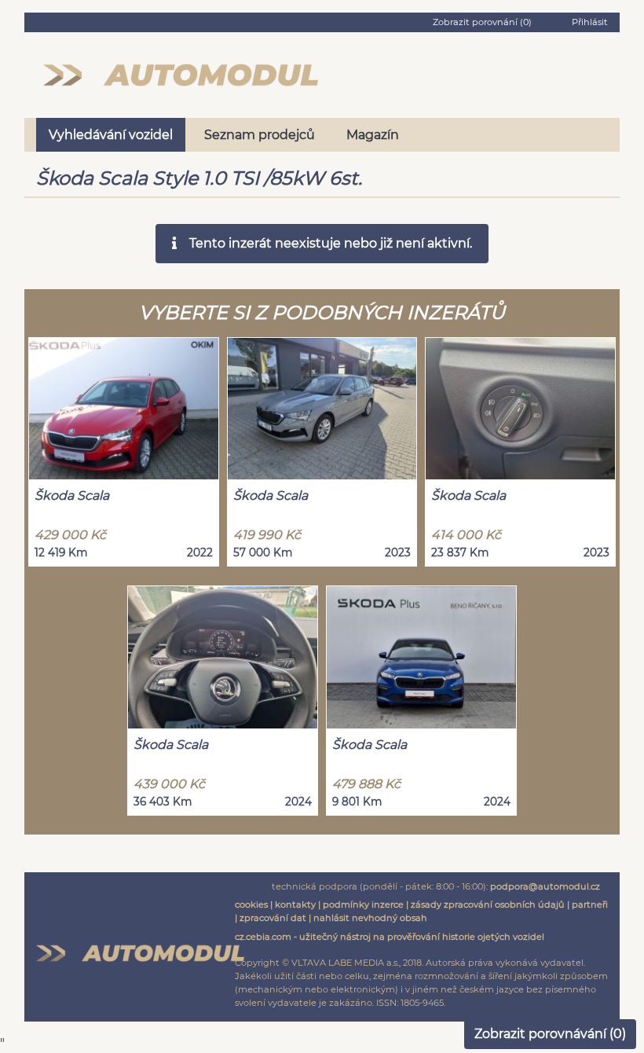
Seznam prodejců (259, 134)
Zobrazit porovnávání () (550, 1033)
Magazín (372, 134)
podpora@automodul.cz (545, 886)
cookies (251, 904)
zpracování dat (273, 917)
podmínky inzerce (363, 904)
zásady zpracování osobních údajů (488, 904)
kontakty (295, 904)
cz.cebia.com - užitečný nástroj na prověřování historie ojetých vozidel (389, 936)
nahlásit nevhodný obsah (370, 917)
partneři (590, 904)
